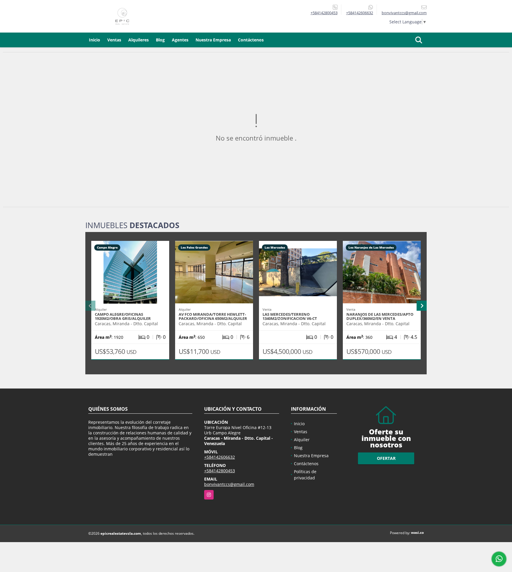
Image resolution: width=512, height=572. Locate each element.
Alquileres (138, 40)
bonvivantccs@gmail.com (229, 484)
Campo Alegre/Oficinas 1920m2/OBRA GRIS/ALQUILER (123, 316)
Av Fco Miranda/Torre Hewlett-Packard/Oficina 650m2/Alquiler (213, 316)
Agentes (180, 40)
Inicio (94, 40)
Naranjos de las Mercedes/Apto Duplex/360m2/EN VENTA (379, 316)
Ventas (114, 40)
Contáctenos (251, 40)
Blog (160, 40)
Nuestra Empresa (213, 40)
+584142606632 (359, 12)
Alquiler (302, 439)
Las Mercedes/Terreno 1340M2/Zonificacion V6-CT (290, 316)
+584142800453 (324, 12)
